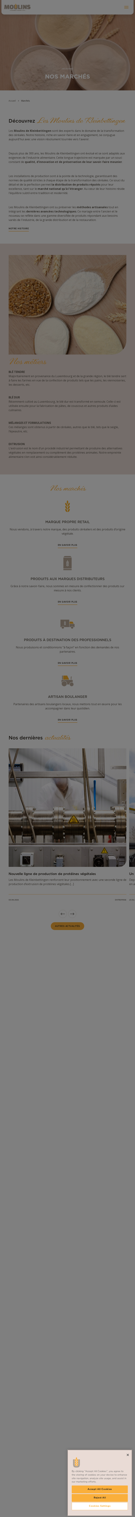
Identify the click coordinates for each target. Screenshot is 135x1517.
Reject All (100, 1498)
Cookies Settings (100, 1506)
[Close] (128, 1455)
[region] (99, 1483)
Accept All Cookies (100, 1489)
